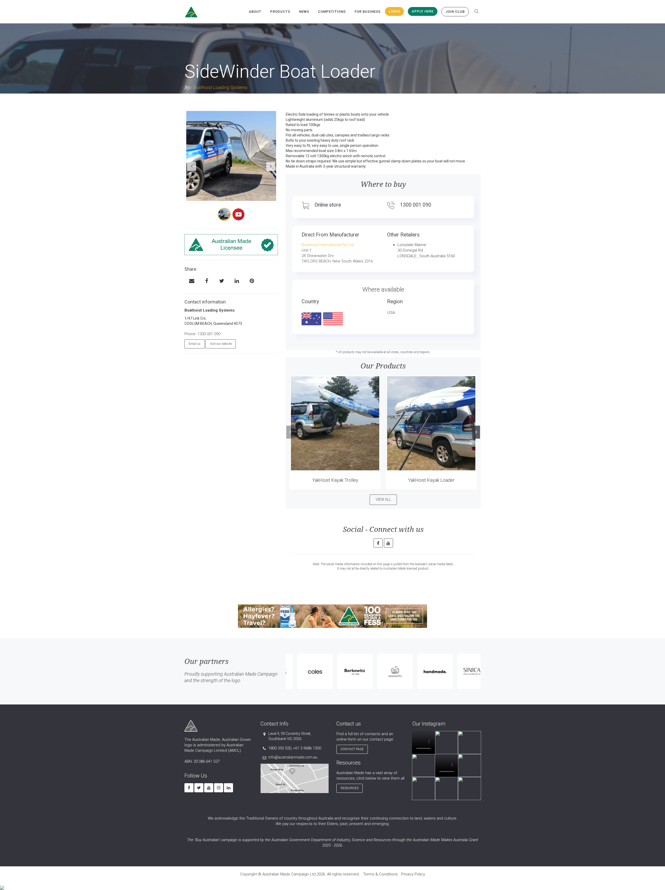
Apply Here (423, 11)
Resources (349, 788)
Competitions (332, 12)
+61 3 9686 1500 (307, 748)
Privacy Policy (413, 874)
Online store (328, 205)
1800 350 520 (279, 748)
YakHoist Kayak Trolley (335, 480)
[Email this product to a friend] (191, 281)
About (255, 12)
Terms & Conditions (380, 874)
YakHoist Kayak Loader (431, 480)
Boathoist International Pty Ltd (328, 244)
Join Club (455, 12)
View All (383, 499)
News (304, 12)
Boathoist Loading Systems (220, 87)
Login (394, 11)
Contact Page (352, 749)
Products (280, 12)
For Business (368, 12)
